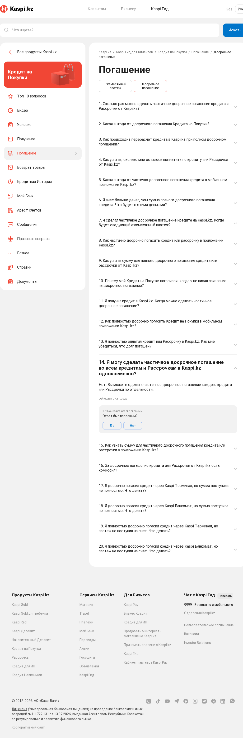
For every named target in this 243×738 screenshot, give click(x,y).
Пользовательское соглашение (209, 625)
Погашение (200, 52)
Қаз (229, 9)
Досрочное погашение (150, 86)
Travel (84, 613)
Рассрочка (20, 657)
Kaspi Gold (20, 605)
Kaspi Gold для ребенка (30, 613)
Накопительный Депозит (31, 640)
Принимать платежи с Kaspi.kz (147, 645)
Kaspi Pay (131, 605)
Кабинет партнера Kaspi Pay (145, 662)
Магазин (86, 605)
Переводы (87, 640)
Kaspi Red (19, 622)
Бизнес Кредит (135, 613)
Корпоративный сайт (28, 727)
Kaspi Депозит (23, 631)
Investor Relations (197, 643)
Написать (225, 596)
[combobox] (113, 30)
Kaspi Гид (86, 675)
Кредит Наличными (27, 675)
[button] (168, 396)
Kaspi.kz (105, 52)
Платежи (86, 622)
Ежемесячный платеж (115, 86)
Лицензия (19, 709)
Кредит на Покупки (172, 52)
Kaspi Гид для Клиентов (134, 52)
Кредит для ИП (23, 666)
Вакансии (191, 634)
